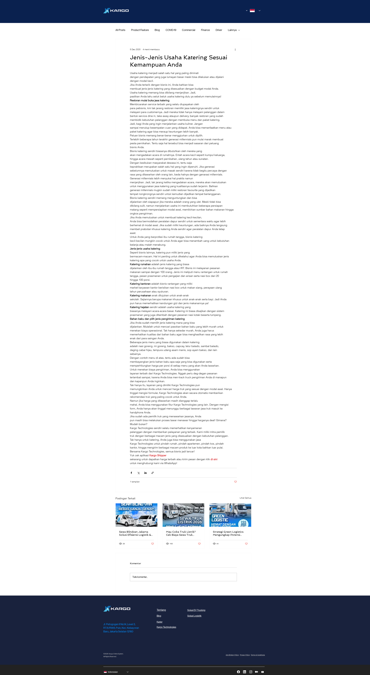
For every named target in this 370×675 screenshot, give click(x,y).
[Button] (242, 10)
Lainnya (232, 30)
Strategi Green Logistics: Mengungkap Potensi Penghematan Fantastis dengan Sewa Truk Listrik (229, 533)
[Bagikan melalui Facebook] (131, 472)
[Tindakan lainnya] (235, 49)
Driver (219, 30)
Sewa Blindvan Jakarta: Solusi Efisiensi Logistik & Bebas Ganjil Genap (135, 533)
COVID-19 (171, 30)
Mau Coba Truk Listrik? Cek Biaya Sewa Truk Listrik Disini (181, 533)
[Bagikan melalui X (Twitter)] (138, 472)
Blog (157, 30)
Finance (205, 30)
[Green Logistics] (230, 515)
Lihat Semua (245, 498)
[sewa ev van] (136, 515)
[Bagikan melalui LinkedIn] (145, 472)
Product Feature (140, 30)
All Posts (120, 30)
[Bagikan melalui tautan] (152, 472)
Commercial (188, 30)
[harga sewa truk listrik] (183, 515)
